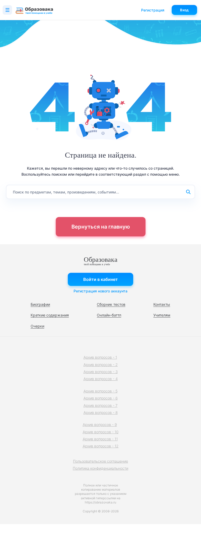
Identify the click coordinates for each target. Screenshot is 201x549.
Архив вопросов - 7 (100, 405)
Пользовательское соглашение (100, 461)
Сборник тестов (111, 304)
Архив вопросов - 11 (100, 439)
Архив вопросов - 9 (100, 424)
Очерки (37, 326)
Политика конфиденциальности (100, 468)
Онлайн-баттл (109, 315)
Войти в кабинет (100, 279)
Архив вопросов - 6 (100, 398)
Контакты (161, 304)
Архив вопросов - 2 (100, 364)
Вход (184, 10)
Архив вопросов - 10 (101, 432)
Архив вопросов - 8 (100, 412)
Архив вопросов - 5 (100, 391)
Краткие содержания (50, 315)
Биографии (40, 304)
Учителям (161, 315)
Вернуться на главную (100, 227)
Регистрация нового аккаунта (100, 291)
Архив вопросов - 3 (100, 371)
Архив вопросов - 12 (101, 446)
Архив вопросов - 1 (100, 357)
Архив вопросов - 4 (100, 378)
